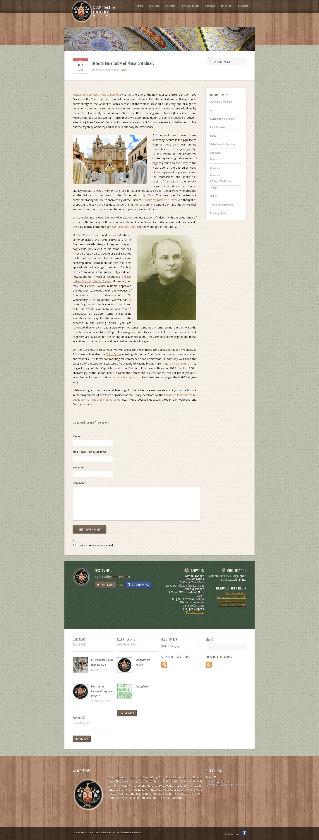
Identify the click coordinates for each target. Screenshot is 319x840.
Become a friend (235, 593)
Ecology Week (142, 686)
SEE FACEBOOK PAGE (140, 584)
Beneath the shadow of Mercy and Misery (123, 63)
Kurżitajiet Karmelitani (222, 118)
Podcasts (215, 168)
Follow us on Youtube (232, 605)
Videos (214, 187)
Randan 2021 (79, 717)
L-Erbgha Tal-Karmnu (221, 181)
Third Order (113, 354)
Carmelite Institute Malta (180, 395)
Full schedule (195, 612)
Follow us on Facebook (231, 597)
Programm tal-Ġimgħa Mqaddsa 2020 (102, 662)
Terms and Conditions (222, 204)
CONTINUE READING (105, 584)
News (125, 69)
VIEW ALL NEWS (81, 738)
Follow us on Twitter (233, 601)
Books (213, 159)
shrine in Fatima (179, 363)
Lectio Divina (81, 399)
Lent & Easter (217, 127)
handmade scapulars (125, 377)
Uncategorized (218, 213)
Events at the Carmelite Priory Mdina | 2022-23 (102, 691)
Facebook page (126, 226)
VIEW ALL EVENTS (126, 712)
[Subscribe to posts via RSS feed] (164, 666)
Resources (216, 152)
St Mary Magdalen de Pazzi (159, 200)
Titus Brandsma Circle (106, 399)
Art (211, 110)
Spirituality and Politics (143, 662)
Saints (213, 196)
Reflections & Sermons (222, 144)
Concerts (215, 175)
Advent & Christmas (221, 101)
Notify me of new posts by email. (93, 545)
